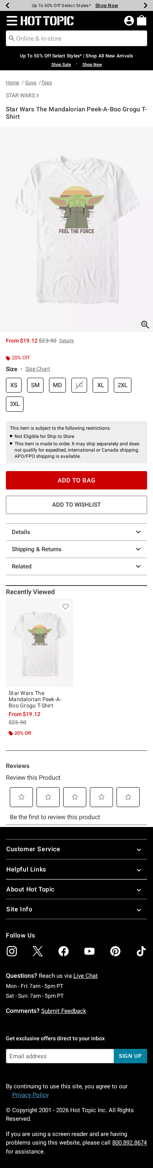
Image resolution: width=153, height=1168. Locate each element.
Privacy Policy (30, 1094)
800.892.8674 (129, 1142)
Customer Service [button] (33, 849)
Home (12, 83)
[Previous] (7, 5)
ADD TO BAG (77, 480)
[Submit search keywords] (12, 38)
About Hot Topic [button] (30, 889)
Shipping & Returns (37, 549)
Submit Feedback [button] (63, 1010)
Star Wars (20, 95)
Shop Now (103, 5)
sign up (130, 1056)
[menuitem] (142, 20)
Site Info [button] (19, 909)
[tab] (76, 229)
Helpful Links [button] (26, 869)
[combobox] (76, 38)
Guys (30, 83)
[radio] (14, 385)
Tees (46, 83)
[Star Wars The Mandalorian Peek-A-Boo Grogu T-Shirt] (39, 642)
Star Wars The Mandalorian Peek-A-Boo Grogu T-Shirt (35, 699)
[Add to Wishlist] (65, 606)
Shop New (92, 64)
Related (21, 566)
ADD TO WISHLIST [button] (76, 504)
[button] (10, 20)
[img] (12, 951)
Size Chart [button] (38, 369)
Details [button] (66, 340)
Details (21, 532)
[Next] (145, 5)
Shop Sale (61, 64)
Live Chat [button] (85, 975)
